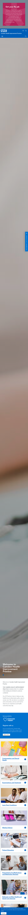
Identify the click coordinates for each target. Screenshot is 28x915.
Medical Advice (7, 828)
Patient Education (8, 850)
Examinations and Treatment (11, 783)
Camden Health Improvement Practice (11, 33)
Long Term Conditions (9, 805)
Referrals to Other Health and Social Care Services (12, 897)
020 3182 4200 (23, 31)
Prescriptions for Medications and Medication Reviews (11, 873)
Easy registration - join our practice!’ (26, 242)
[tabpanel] (14, 358)
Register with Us (6, 734)
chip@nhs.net (26, 31)
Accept (3, 913)
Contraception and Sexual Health (10, 759)
